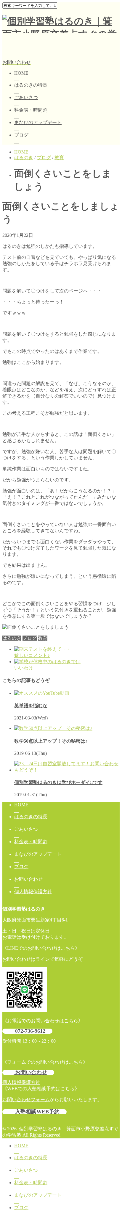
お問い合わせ (28, 879)
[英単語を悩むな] (41, 693)
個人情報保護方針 (33, 891)
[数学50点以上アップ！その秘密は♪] (53, 728)
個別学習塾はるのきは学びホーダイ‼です (58, 782)
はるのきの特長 (30, 84)
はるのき (11, 638)
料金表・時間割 (30, 109)
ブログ (21, 134)
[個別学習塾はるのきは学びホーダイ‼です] (67, 769)
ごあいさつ (26, 97)
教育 (42, 638)
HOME (21, 73)
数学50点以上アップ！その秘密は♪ (51, 741)
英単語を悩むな (30, 705)
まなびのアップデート (38, 122)
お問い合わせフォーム (26, 1099)
